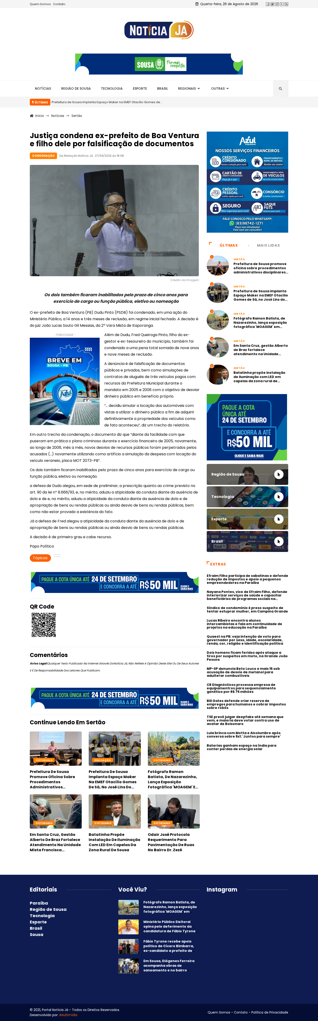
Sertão (76, 115)
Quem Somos (40, 4)
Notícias (43, 88)
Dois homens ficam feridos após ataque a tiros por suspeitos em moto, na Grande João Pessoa (247, 656)
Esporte (140, 88)
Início (39, 115)
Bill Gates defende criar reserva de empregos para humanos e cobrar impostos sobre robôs (246, 704)
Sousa (36, 934)
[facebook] (268, 4)
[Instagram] (277, 4)
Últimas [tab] (229, 245)
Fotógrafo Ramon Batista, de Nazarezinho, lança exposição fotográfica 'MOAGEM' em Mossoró (173, 782)
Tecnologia (112, 88)
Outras (218, 88)
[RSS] (286, 4)
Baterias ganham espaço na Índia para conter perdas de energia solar (241, 747)
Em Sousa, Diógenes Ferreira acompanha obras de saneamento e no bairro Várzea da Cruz (168, 968)
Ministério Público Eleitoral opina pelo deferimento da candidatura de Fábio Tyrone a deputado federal (171, 928)
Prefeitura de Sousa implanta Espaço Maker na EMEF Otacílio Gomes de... (107, 102)
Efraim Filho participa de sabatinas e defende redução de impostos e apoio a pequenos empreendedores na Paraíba (247, 579)
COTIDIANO (44, 760)
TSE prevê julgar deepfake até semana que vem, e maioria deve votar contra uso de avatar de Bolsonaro (245, 720)
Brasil (162, 88)
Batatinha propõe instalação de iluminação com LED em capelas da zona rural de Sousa (114, 842)
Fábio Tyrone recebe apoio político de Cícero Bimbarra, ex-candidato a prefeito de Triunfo (168, 948)
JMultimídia (68, 1015)
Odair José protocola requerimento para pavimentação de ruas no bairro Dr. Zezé (171, 842)
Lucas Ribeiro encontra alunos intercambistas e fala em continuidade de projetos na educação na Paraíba (244, 624)
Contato (59, 4)
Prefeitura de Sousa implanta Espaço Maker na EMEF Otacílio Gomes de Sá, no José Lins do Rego (112, 782)
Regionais (187, 88)
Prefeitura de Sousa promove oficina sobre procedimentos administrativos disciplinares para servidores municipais (52, 784)
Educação (103, 760)
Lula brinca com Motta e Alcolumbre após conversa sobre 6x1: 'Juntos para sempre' (244, 735)
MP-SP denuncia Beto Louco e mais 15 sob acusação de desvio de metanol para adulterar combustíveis (243, 672)
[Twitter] (272, 4)
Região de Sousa (76, 88)
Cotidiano (162, 760)
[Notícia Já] (159, 30)
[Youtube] (282, 4)
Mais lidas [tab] (268, 245)
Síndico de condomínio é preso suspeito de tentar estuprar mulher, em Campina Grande (247, 610)
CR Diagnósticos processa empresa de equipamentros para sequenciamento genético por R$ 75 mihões (241, 688)
